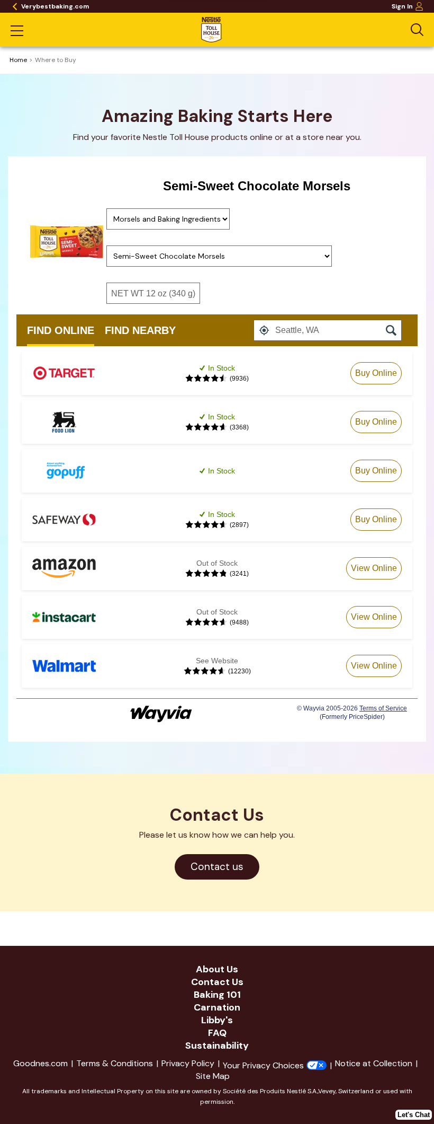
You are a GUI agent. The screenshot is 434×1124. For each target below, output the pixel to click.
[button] (264, 330)
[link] (376, 373)
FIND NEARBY (140, 330)
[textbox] (328, 330)
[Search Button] (417, 29)
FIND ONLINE (60, 330)
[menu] (17, 31)
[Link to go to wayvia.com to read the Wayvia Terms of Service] (162, 710)
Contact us (225, 869)
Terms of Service (383, 708)
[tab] (60, 330)
